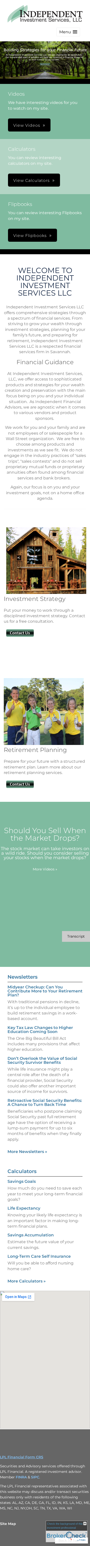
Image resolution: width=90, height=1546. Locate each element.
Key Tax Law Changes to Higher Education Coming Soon (40, 1029)
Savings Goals (22, 1181)
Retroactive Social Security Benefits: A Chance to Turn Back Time (45, 1102)
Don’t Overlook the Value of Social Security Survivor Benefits (42, 1060)
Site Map (8, 1523)
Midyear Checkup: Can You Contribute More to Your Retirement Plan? (45, 991)
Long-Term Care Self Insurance (39, 1256)
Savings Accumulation (31, 1235)
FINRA (22, 1477)
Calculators (22, 1171)
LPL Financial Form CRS (21, 1457)
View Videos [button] (26, 125)
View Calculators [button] (31, 180)
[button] (68, 32)
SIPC (35, 1477)
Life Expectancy (24, 1208)
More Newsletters (27, 1151)
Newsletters (23, 977)
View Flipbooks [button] (30, 235)
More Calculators (27, 1281)
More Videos (45, 869)
